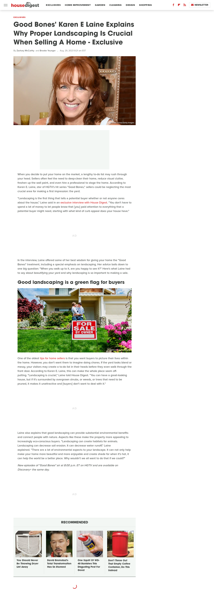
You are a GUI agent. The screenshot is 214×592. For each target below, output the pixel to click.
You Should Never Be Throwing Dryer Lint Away (27, 563)
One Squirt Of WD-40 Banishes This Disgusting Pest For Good (89, 565)
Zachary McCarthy (25, 50)
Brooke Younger (48, 50)
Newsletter (201, 5)
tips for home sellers (52, 358)
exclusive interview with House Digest (83, 202)
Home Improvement (78, 5)
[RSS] (184, 5)
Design (130, 5)
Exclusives (53, 5)
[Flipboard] (179, 5)
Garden (100, 5)
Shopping (145, 5)
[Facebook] (173, 5)
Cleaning (115, 5)
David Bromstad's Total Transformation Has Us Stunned (59, 563)
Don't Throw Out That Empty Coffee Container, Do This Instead (119, 566)
